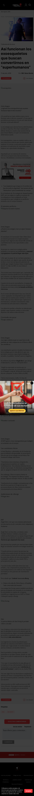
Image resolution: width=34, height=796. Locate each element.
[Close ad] (31, 383)
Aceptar (28, 791)
